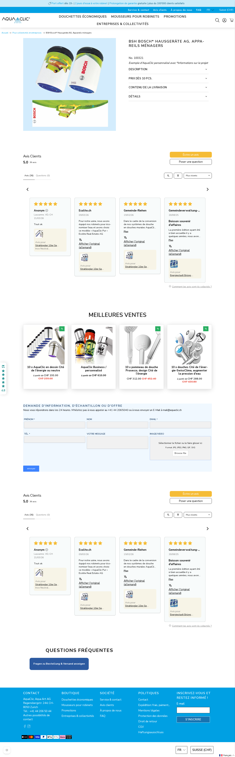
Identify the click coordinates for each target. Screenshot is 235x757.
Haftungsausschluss (151, 732)
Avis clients (160, 10)
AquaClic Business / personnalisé (93, 368)
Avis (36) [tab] (28, 175)
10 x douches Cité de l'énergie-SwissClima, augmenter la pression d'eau (189, 370)
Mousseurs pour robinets (135, 17)
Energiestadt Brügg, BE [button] (180, 275)
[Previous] (28, 190)
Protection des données (153, 716)
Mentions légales (149, 710)
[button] (39, 234)
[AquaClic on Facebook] (24, 727)
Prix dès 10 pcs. (140, 78)
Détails (135, 96)
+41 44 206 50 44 (40, 711)
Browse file (180, 453)
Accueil (5, 33)
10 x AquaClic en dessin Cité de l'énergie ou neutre (45, 368)
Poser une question (191, 162)
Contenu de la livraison (148, 87)
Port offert (57, 3)
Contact (143, 700)
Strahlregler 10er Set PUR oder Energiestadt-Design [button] (46, 245)
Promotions (175, 17)
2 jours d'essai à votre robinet (91, 3)
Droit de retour (147, 721)
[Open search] (168, 175)
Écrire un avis (191, 155)
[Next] (207, 190)
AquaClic (35, 749)
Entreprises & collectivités (123, 24)
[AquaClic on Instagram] (28, 727)
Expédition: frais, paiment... (154, 705)
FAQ (198, 10)
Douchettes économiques (83, 17)
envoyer (31, 468)
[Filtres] (178, 175)
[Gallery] (69, 84)
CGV (141, 727)
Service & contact (138, 10)
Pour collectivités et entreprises (27, 33)
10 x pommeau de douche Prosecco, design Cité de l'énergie (141, 370)
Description (138, 69)
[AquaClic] (16, 20)
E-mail (181, 703)
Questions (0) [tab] (43, 175)
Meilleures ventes (117, 315)
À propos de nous (181, 10)
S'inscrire (193, 719)
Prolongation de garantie (123, 3)
